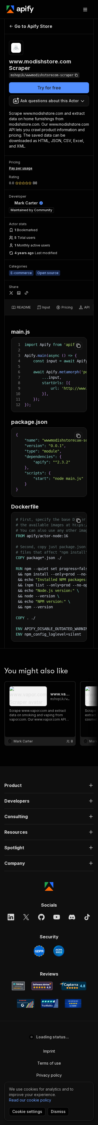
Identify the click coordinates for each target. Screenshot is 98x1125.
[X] (26, 917)
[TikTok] (87, 917)
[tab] (21, 307)
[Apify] (20, 9)
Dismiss (58, 1111)
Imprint (49, 1051)
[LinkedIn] (11, 917)
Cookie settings (27, 1111)
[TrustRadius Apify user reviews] (49, 1003)
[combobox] (49, 100)
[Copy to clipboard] (78, 345)
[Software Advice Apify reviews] (42, 986)
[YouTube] (56, 917)
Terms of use (49, 1063)
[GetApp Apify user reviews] (18, 986)
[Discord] (72, 917)
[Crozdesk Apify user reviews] (73, 1003)
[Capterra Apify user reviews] (72, 986)
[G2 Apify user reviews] (25, 1003)
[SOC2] (58, 950)
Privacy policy (49, 1075)
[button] (49, 785)
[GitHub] (41, 917)
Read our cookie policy (30, 1100)
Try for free (49, 87)
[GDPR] (39, 950)
